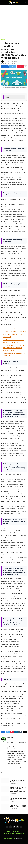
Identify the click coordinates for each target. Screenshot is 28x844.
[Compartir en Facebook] (5, 66)
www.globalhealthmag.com (9, 838)
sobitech (21, 751)
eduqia (22, 753)
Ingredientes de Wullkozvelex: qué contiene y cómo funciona (18, 805)
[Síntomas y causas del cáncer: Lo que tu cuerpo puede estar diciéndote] (5, 780)
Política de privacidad (9, 833)
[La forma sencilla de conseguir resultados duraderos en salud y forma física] (14, 78)
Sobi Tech (7, 61)
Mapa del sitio (15, 831)
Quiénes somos (20, 833)
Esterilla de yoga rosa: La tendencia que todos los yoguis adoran (18, 798)
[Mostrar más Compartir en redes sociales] (25, 66)
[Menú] (2, 2)
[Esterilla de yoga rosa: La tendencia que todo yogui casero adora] (5, 798)
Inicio (2, 36)
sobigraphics (11, 755)
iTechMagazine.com (13, 751)
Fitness (3, 39)
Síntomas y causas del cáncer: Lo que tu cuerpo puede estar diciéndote (17, 780)
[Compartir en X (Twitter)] (12, 66)
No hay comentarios (6, 63)
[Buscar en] (26, 2)
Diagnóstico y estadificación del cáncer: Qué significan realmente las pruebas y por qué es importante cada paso (18, 789)
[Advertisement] (14, 20)
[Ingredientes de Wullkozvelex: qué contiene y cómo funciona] (5, 807)
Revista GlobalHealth (13, 753)
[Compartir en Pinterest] (20, 66)
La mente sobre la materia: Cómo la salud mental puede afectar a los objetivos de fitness (13, 347)
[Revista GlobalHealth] (14, 2)
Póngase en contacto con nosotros (14, 835)
